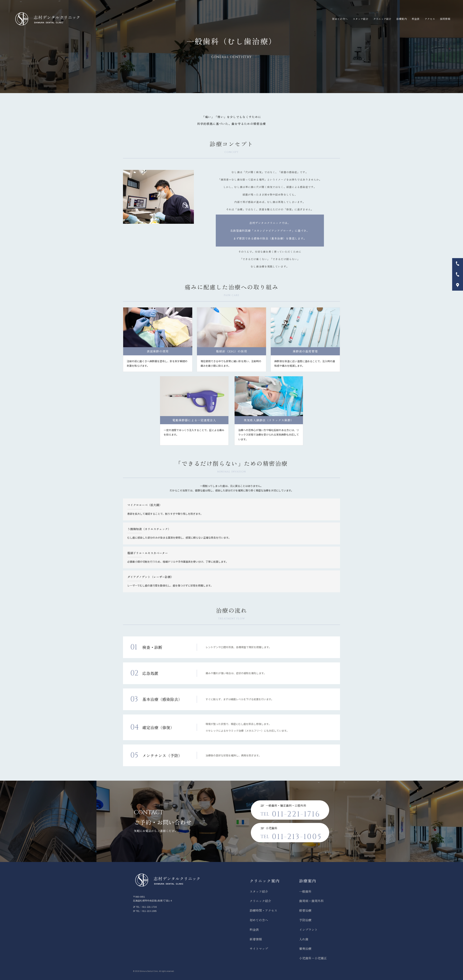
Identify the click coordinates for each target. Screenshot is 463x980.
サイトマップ (259, 948)
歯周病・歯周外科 (311, 900)
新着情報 (256, 939)
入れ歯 (303, 939)
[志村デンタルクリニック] (46, 19)
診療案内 (401, 18)
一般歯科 (305, 891)
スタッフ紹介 (360, 19)
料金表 (416, 19)
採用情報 (445, 19)
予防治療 (305, 920)
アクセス (430, 19)
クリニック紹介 (382, 19)
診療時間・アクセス (263, 910)
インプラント (308, 929)
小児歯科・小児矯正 (313, 958)
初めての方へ (340, 19)
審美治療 (305, 948)
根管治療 (305, 910)
